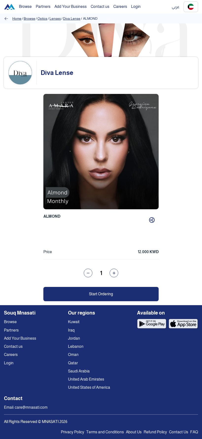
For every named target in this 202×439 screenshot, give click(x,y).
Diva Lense (71, 18)
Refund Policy (155, 432)
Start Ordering (101, 294)
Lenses (55, 18)
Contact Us (178, 432)
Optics (42, 18)
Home (16, 18)
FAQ (194, 432)
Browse (29, 18)
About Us (134, 432)
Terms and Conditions (105, 432)
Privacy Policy (72, 432)
